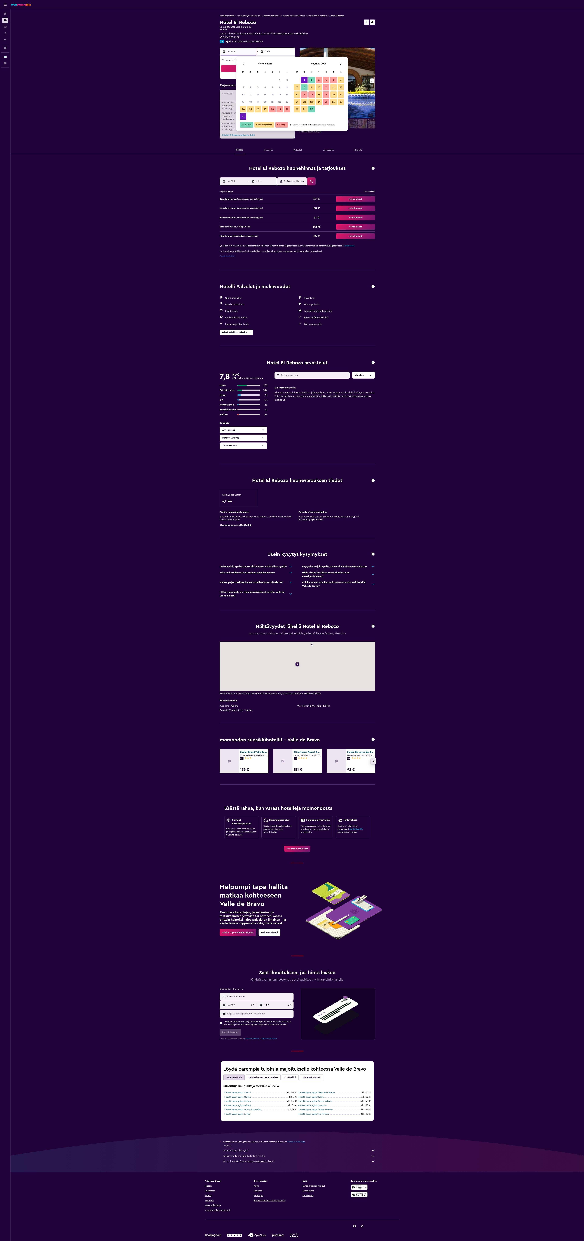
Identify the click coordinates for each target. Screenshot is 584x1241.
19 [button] (258, 102)
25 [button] (250, 109)
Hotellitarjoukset (227, 16)
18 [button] (250, 102)
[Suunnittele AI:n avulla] (5, 39)
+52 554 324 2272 (229, 37)
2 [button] (287, 80)
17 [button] (243, 102)
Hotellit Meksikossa (271, 16)
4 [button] (250, 87)
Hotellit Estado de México (294, 16)
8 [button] (279, 87)
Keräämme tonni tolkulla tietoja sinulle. (244, 1156)
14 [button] (272, 94)
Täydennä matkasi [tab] (311, 1077)
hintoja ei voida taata (296, 1142)
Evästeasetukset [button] (227, 256)
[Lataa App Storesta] (359, 1194)
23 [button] (287, 102)
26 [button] (257, 109)
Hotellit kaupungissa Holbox (237, 1101)
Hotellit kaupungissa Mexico (237, 1097)
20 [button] (265, 102)
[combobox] (260, 997)
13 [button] (265, 94)
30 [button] (287, 109)
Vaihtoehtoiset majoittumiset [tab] (263, 1077)
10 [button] (243, 94)
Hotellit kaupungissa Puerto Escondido (243, 1110)
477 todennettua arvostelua (247, 41)
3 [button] (243, 87)
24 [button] (243, 109)
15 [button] (280, 94)
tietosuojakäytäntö (269, 1038)
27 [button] (265, 109)
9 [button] (287, 87)
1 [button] (279, 80)
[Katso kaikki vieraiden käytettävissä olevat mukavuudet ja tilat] (373, 287)
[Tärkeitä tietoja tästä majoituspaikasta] (373, 480)
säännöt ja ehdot (252, 1038)
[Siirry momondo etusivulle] (21, 4)
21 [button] (272, 102)
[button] (5, 4)
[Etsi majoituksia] (5, 20)
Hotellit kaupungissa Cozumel (312, 1105)
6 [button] (265, 87)
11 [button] (250, 94)
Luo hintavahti (356, 829)
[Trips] (5, 48)
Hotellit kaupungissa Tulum (311, 1097)
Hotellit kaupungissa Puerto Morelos (315, 1110)
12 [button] (258, 94)
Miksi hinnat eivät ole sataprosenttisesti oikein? (249, 1161)
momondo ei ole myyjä (236, 1150)
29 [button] (279, 109)
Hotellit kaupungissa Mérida (237, 1105)
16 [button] (287, 94)
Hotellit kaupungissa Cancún (238, 1093)
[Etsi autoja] (5, 27)
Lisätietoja (349, 246)
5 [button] (258, 87)
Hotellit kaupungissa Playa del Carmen (316, 1093)
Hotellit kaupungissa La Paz (237, 1114)
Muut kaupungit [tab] (234, 1077)
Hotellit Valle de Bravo (317, 16)
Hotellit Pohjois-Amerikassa (248, 16)
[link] (297, 849)
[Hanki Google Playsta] (359, 1187)
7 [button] (272, 87)
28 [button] (272, 109)
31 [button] (243, 116)
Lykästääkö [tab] (290, 1077)
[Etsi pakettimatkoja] (5, 33)
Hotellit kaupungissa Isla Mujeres (313, 1114)
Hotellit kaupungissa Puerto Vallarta (315, 1101)
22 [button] (279, 102)
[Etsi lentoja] (5, 14)
